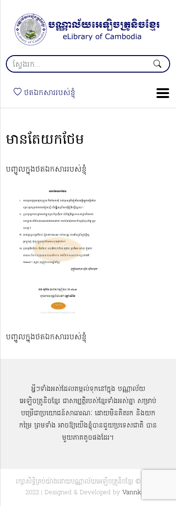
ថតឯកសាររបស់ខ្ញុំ (48, 93)
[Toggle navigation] (160, 93)
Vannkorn (136, 492)
